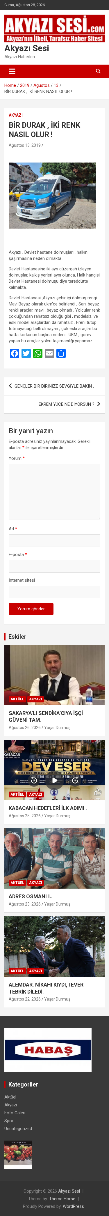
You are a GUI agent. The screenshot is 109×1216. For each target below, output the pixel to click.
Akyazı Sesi (26, 48)
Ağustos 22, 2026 (25, 999)
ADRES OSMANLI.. (31, 896)
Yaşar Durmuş (57, 727)
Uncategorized (18, 1128)
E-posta (18, 554)
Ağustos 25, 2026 (25, 815)
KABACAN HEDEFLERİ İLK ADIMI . (48, 808)
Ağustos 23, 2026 (25, 904)
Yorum (17, 458)
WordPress (73, 1206)
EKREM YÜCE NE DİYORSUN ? (66, 404)
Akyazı (16, 115)
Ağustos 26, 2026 (25, 727)
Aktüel (17, 699)
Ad (13, 528)
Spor (8, 1120)
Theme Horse (62, 1198)
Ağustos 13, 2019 (25, 145)
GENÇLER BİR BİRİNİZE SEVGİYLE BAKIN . (54, 386)
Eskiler (17, 636)
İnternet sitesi (22, 580)
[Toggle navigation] (12, 71)
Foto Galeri (14, 1112)
